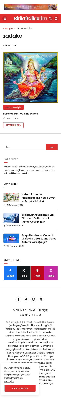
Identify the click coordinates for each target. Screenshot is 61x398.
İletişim (43, 310)
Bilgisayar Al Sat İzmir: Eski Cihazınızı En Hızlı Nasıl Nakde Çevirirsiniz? (37, 218)
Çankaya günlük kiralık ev (23, 325)
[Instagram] (33, 299)
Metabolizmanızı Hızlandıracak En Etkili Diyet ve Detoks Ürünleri (38, 198)
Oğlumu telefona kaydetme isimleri (25, 335)
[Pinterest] (41, 299)
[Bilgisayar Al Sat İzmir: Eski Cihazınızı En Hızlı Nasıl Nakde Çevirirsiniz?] (11, 218)
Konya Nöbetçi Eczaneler (21, 352)
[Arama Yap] (50, 18)
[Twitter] (26, 299)
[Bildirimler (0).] (56, 18)
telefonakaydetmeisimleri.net (25, 342)
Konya (51, 349)
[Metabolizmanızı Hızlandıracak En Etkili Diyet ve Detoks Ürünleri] (11, 197)
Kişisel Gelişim (13, 107)
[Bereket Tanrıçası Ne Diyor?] (30, 77)
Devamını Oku (13, 125)
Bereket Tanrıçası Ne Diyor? (20, 113)
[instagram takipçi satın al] (30, 6)
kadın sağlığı (45, 362)
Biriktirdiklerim (30, 18)
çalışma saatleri (45, 376)
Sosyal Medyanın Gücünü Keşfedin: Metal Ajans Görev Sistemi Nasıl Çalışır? (38, 239)
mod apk (45, 369)
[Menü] (4, 18)
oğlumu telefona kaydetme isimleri (30, 344)
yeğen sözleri (39, 339)
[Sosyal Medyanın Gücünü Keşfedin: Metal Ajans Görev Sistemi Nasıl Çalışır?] (11, 238)
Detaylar (9, 381)
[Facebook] (18, 299)
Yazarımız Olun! (30, 315)
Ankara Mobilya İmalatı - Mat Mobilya (30, 357)
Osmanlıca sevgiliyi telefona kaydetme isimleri (29, 347)
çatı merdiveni (24, 328)
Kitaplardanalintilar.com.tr (36, 332)
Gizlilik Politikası (24, 310)
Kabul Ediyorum (20, 388)
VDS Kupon (28, 356)
